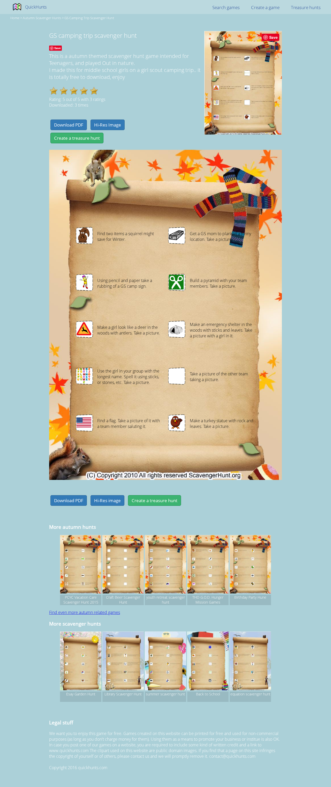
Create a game (265, 7)
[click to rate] (53, 90)
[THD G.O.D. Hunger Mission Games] (208, 565)
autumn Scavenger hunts (42, 18)
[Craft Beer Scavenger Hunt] (123, 565)
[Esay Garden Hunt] (80, 662)
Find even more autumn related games (84, 612)
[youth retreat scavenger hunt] (165, 565)
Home (14, 18)
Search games (226, 7)
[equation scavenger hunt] (250, 662)
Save (273, 37)
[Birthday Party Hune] (250, 565)
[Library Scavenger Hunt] (123, 662)
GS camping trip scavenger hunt (89, 18)
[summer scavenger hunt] (165, 662)
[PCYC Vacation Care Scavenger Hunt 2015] (80, 565)
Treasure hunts (306, 7)
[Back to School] (208, 662)
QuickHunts (36, 7)
